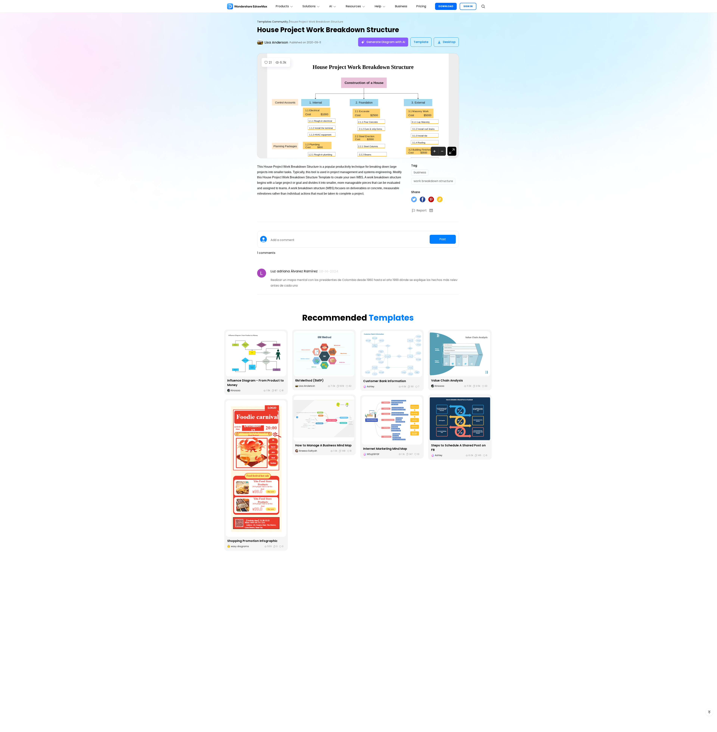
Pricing (421, 6)
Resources (353, 6)
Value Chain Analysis (447, 380)
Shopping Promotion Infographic (252, 541)
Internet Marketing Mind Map (385, 449)
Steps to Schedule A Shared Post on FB (458, 447)
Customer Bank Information (384, 381)
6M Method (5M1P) (309, 380)
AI (330, 6)
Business (401, 6)
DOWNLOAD (445, 6)
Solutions (309, 6)
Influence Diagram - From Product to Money (255, 382)
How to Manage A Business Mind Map (323, 445)
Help (378, 6)
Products (282, 6)
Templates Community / (273, 21)
